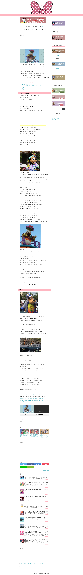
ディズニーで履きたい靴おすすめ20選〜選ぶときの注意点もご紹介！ (36, 511)
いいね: (22, 88)
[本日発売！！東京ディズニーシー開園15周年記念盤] (22, 478)
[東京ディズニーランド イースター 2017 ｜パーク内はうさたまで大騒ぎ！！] (22, 506)
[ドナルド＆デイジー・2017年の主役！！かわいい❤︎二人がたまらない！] (22, 484)
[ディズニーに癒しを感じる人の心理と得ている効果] (37, 464)
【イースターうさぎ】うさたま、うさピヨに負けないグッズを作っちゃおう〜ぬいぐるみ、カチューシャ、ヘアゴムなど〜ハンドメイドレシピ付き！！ (36, 532)
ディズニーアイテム (55, 118)
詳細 (42, 26)
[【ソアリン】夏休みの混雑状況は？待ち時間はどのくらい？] (22, 519)
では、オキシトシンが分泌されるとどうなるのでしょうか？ (31, 85)
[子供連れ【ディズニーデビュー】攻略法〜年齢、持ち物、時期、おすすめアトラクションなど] (22, 498)
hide (32, 82)
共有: (22, 87)
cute (48, 470)
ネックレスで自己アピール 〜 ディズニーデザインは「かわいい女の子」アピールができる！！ (34, 566)
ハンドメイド (54, 120)
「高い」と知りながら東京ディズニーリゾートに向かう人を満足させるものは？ (32, 394)
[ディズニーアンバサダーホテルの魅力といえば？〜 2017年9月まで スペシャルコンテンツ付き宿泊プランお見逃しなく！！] (44, 431)
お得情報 (44, 470)
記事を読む (46, 479)
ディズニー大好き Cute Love (40, 573)
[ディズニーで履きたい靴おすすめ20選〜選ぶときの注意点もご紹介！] (22, 513)
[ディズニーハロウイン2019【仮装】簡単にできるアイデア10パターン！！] (22, 491)
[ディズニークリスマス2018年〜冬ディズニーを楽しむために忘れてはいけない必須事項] (34, 431)
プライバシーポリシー (55, 124)
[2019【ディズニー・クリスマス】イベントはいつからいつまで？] (24, 431)
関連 (22, 89)
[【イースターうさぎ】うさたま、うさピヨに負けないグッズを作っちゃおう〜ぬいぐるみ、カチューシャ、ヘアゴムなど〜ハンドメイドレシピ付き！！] (22, 533)
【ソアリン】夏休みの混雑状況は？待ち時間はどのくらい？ (34, 517)
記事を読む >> (58, 27)
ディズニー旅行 (54, 119)
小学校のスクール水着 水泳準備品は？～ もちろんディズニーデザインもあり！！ (33, 398)
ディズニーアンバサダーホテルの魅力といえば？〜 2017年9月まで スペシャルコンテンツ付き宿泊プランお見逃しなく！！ (44, 436)
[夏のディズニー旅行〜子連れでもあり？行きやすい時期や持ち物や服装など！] (22, 526)
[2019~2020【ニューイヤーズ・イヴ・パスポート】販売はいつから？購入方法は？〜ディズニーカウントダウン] (22, 541)
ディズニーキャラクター (24, 84)
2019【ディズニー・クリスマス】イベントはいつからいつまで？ (24, 435)
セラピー (21, 86)
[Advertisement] (34, 42)
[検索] (63, 109)
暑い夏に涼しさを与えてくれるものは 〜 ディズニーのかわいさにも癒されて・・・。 (34, 563)
